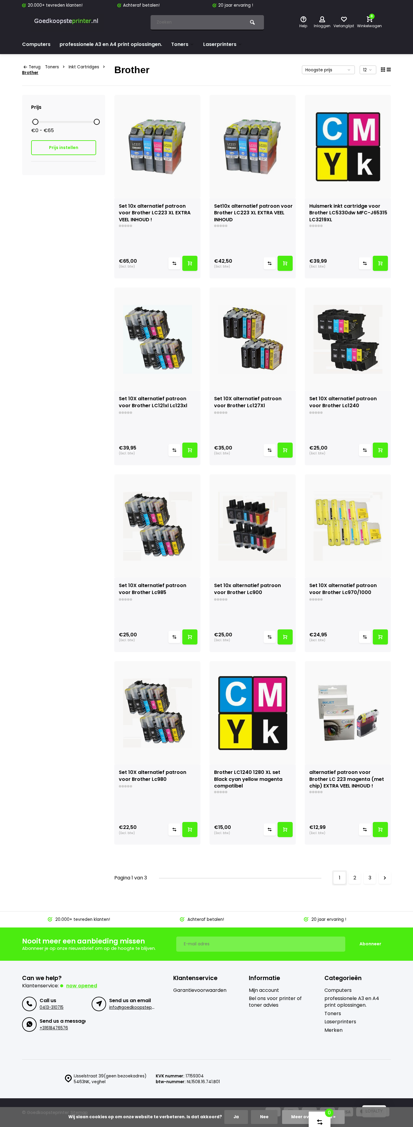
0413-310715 (51, 1007)
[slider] (35, 122)
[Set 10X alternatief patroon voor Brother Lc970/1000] (348, 526)
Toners (179, 44)
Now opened (81, 985)
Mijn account (264, 990)
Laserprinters (219, 44)
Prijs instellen (63, 148)
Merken (333, 1030)
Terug (35, 67)
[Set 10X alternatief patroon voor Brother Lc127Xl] (253, 339)
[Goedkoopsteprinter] (67, 23)
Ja (236, 1117)
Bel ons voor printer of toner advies (275, 1001)
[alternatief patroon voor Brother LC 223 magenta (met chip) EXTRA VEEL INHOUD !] (348, 713)
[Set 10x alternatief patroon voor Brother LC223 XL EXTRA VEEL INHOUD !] (157, 146)
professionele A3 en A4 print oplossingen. (111, 44)
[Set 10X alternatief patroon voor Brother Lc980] (157, 713)
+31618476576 (54, 1028)
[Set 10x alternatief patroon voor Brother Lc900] (253, 526)
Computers (36, 44)
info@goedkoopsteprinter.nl (138, 1007)
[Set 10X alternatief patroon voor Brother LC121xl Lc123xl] (157, 339)
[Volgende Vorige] (385, 878)
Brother (30, 73)
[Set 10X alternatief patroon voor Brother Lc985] (157, 526)
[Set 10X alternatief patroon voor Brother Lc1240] (348, 339)
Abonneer (370, 944)
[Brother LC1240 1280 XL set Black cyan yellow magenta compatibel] (253, 713)
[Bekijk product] (189, 263)
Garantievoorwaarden (199, 990)
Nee (264, 1117)
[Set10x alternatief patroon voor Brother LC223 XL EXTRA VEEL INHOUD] (253, 146)
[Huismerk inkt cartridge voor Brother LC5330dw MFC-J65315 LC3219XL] (348, 146)
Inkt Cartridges (84, 67)
